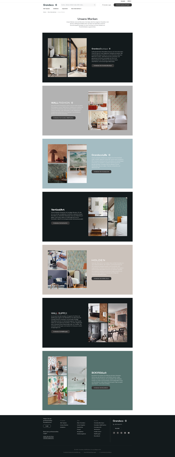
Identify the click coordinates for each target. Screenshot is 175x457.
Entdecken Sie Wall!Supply (60, 331)
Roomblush (97, 436)
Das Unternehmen (52, 12)
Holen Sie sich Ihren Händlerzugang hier (48, 437)
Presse (79, 429)
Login (46, 426)
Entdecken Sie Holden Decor (101, 278)
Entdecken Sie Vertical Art (60, 223)
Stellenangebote (81, 433)
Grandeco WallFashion (100, 425)
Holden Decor (97, 431)
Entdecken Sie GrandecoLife (101, 171)
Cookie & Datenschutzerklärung (71, 452)
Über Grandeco (81, 422)
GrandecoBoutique (99, 422)
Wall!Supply (97, 433)
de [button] (130, 1)
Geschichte (80, 427)
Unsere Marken (64, 425)
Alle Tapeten (46, 8)
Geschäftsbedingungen (90, 452)
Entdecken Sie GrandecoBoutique (103, 65)
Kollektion (56, 8)
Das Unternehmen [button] (76, 8)
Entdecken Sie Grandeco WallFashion (63, 117)
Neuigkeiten (80, 431)
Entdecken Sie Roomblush (101, 387)
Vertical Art (97, 429)
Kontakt (123, 1)
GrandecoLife (97, 427)
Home (44, 12)
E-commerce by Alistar (106, 452)
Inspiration (65, 8)
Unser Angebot (81, 425)
